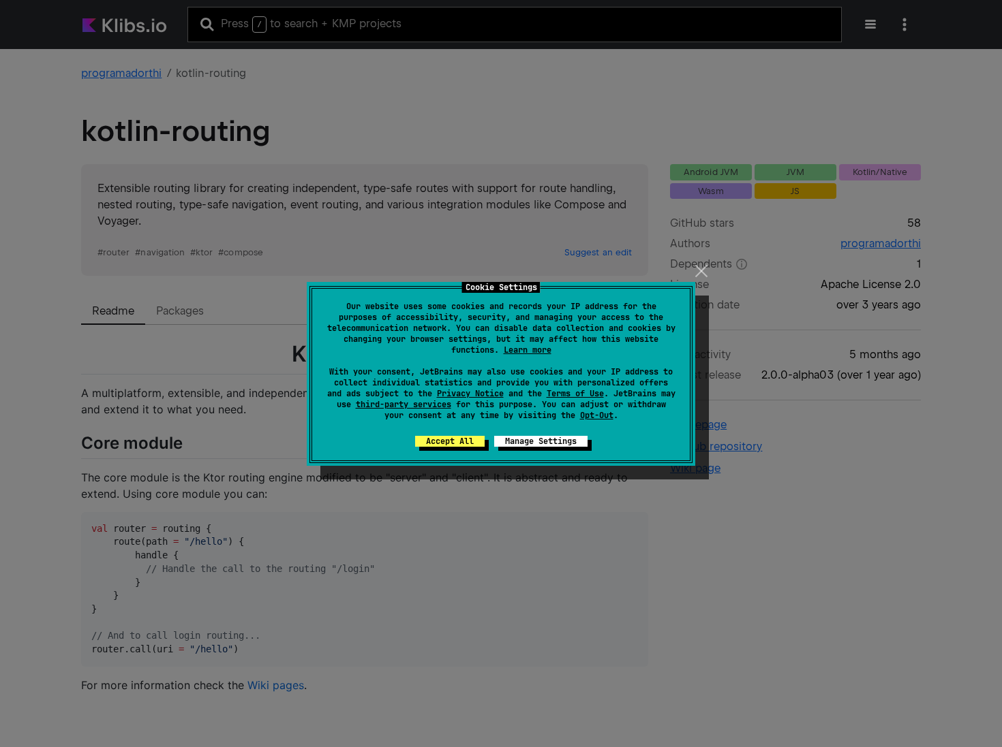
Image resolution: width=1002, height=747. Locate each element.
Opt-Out (596, 415)
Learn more (527, 350)
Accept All (450, 441)
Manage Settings (541, 441)
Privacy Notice (470, 393)
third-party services (403, 404)
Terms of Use (575, 393)
